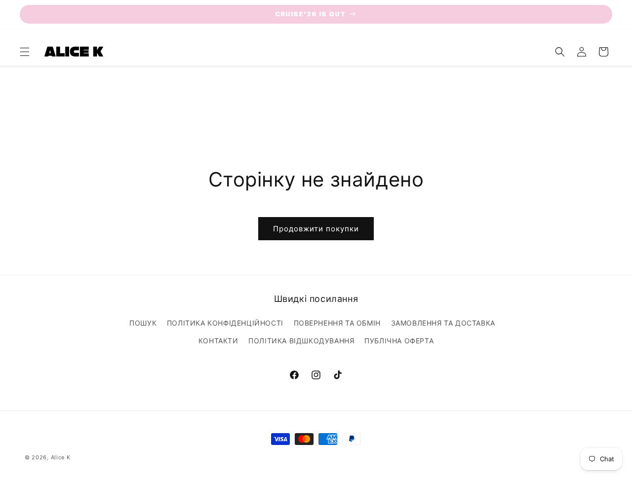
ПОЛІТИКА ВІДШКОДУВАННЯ (301, 340)
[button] (25, 52)
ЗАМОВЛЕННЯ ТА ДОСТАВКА (443, 323)
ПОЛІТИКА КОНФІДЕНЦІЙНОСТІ (225, 323)
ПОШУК (143, 323)
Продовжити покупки (316, 228)
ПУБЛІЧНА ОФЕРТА (399, 340)
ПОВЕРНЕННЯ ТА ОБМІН (337, 323)
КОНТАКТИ (218, 340)
